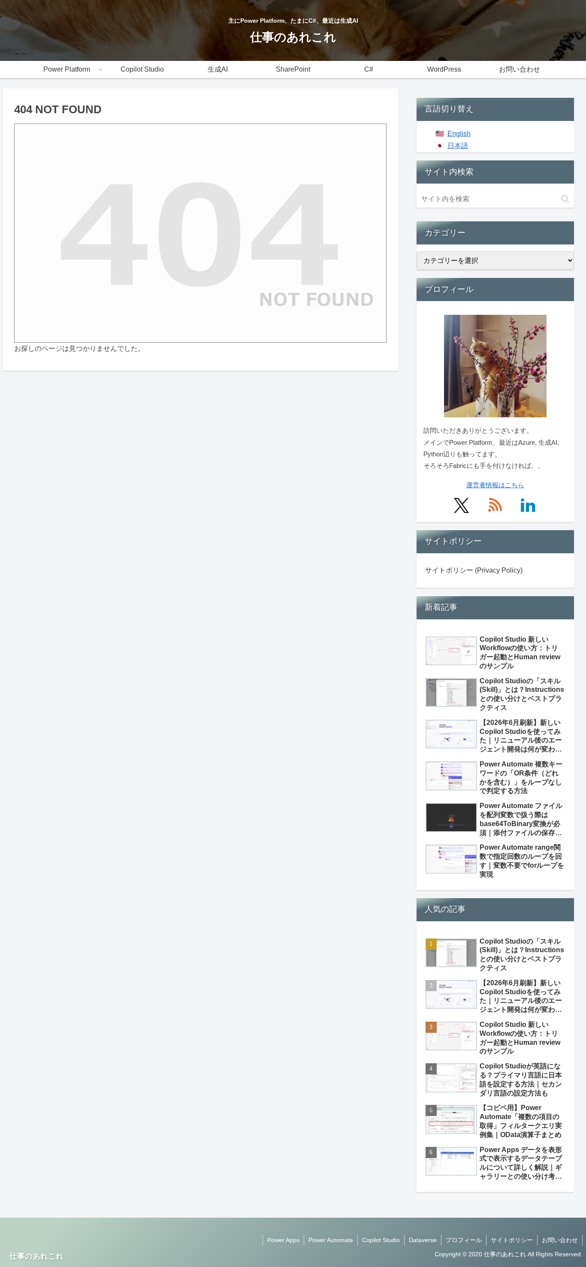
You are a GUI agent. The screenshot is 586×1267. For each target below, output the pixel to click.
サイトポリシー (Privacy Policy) (474, 570)
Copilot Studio (381, 1240)
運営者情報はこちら (495, 485)
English (459, 133)
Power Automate (330, 1240)
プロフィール (464, 1240)
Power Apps (283, 1240)
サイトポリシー (512, 1240)
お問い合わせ (560, 1240)
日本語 (457, 145)
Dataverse (423, 1240)
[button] (565, 199)
